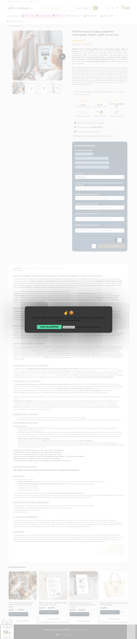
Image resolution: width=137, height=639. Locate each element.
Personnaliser (69, 327)
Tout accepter (49, 327)
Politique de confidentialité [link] (88, 327)
